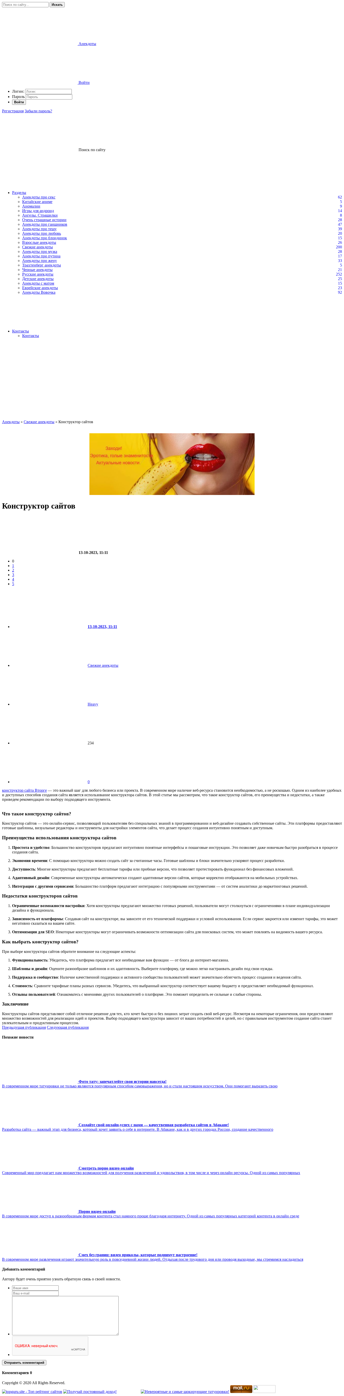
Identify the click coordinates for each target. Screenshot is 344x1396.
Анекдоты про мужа (39, 251)
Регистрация (13, 111)
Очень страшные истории (44, 220)
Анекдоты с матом (38, 283)
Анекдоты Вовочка (38, 292)
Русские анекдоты (37, 274)
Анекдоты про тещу (39, 229)
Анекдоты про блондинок (44, 238)
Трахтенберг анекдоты (41, 265)
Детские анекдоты (38, 279)
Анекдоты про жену (39, 260)
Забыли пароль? (38, 111)
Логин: (18, 91)
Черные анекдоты (37, 270)
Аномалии (31, 206)
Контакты (20, 331)
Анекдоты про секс (38, 197)
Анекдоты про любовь (41, 233)
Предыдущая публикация (24, 1027)
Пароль (18, 96)
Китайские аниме (37, 202)
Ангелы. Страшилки (40, 215)
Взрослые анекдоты (39, 242)
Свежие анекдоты (37, 247)
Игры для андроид (38, 211)
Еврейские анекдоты (40, 288)
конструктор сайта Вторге (24, 790)
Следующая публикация (68, 1027)
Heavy (93, 704)
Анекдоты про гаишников (44, 224)
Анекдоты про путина (41, 256)
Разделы (19, 192)
